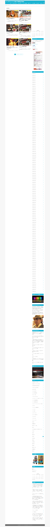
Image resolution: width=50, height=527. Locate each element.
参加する (41, 67)
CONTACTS (41, 3)
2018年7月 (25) (34, 249)
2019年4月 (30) (34, 233)
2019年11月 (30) (34, 220)
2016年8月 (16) (34, 291)
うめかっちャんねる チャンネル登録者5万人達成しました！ (37, 494)
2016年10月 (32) (34, 287)
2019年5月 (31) (34, 231)
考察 (33, 445)
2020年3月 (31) (34, 213)
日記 (33, 438)
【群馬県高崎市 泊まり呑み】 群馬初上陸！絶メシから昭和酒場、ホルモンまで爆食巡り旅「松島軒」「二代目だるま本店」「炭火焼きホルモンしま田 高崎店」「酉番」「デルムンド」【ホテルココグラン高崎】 (37, 507)
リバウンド (34, 418)
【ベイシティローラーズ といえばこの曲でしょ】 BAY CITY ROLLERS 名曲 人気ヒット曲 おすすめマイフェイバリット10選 (38, 337)
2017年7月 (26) (34, 271)
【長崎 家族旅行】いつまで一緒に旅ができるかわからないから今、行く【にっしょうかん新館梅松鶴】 (38, 359)
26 (34, 35)
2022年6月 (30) (34, 164)
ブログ (33, 405)
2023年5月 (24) (34, 144)
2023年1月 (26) (34, 151)
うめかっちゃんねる (35, 387)
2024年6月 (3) (33, 120)
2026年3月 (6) (33, 82)
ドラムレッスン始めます (35, 356)
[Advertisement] (37, 18)
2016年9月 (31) (34, 289)
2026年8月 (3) (33, 73)
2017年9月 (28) (34, 267)
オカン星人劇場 (33, 3)
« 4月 (32, 36)
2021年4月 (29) (34, 189)
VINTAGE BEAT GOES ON (35, 385)
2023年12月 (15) (34, 131)
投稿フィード (33, 469)
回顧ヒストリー (29, 3)
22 (39, 34)
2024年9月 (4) (33, 115)
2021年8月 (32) (34, 182)
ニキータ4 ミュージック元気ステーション (37, 398)
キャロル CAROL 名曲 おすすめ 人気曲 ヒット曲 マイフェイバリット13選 (37, 348)
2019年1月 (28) (34, 238)
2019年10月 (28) (34, 222)
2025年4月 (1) (33, 102)
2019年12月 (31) (34, 218)
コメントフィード (34, 470)
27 (36, 35)
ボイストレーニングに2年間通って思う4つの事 (37, 362)
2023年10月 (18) (34, 135)
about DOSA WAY (19, 3)
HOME (10, 3)
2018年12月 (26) (34, 240)
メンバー (33, 409)
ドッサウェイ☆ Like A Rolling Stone (15, 1)
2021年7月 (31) (34, 184)
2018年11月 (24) (34, 242)
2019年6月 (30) (34, 229)
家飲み (33, 434)
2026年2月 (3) (33, 84)
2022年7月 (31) (34, 162)
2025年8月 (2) (33, 95)
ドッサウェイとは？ (35, 396)
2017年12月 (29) (34, 262)
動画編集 (33, 423)
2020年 (8, 5)
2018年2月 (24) (34, 258)
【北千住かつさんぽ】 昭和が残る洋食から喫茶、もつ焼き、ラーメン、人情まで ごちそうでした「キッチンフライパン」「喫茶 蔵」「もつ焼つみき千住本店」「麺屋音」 (37, 514)
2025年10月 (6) (34, 91)
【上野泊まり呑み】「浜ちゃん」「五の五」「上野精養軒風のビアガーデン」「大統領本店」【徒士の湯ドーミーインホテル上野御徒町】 (37, 333)
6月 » (34, 36)
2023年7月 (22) (34, 140)
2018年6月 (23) (34, 251)
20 (36, 34)
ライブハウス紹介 (34, 414)
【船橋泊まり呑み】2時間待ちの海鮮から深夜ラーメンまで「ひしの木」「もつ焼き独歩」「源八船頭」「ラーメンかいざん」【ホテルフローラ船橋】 (37, 519)
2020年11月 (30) (34, 198)
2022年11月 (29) (34, 155)
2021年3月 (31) (34, 191)
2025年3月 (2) (33, 104)
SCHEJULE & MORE (15, 3)
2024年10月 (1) (34, 113)
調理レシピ (34, 447)
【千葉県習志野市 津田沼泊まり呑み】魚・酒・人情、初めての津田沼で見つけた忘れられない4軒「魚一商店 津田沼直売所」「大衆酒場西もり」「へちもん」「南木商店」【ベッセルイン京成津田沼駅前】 (37, 498)
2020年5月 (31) (34, 209)
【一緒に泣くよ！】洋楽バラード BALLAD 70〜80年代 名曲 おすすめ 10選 (37, 351)
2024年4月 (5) (33, 124)
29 (39, 35)
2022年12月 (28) (34, 153)
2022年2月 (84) (34, 171)
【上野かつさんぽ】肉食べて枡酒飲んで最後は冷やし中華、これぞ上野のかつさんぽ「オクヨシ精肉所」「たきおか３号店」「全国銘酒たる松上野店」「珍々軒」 (37, 502)
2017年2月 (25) (34, 280)
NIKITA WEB (37, 3)
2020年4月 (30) (34, 211)
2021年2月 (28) (34, 193)
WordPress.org (34, 471)
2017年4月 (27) (34, 276)
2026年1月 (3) (33, 86)
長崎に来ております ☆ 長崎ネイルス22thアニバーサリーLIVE (38, 345)
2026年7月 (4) (33, 75)
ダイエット (34, 394)
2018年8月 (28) (34, 247)
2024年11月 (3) (34, 111)
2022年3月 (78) (34, 169)
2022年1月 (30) (34, 173)
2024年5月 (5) (33, 122)
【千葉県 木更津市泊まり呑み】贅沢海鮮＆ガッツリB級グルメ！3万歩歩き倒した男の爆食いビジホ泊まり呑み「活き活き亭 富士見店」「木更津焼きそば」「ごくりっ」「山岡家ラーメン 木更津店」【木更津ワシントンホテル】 (38, 341)
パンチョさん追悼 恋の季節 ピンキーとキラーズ (37, 354)
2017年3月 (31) (34, 278)
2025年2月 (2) (33, 106)
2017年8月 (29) (34, 269)
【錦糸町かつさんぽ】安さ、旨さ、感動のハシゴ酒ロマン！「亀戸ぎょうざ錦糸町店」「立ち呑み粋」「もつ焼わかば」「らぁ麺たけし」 (37, 490)
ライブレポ (34, 416)
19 (34, 34)
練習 (33, 443)
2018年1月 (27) (34, 260)
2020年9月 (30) (34, 202)
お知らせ (34, 389)
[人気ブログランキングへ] (33, 43)
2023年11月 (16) (34, 133)
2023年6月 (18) (34, 142)
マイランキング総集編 (25, 3)
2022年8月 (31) (34, 160)
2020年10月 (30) (34, 200)
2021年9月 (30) (34, 180)
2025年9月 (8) (33, 93)
